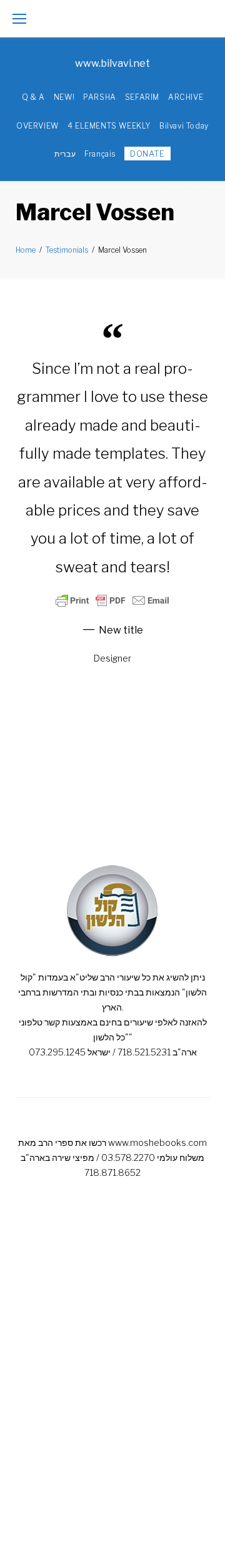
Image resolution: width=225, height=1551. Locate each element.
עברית (65, 154)
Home (26, 250)
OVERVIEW (37, 125)
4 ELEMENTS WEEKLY (109, 125)
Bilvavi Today (184, 125)
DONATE (147, 154)
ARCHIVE (185, 97)
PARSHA (99, 97)
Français (100, 154)
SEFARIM (142, 97)
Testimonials (67, 250)
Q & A (33, 97)
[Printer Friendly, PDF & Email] (112, 600)
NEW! (64, 97)
